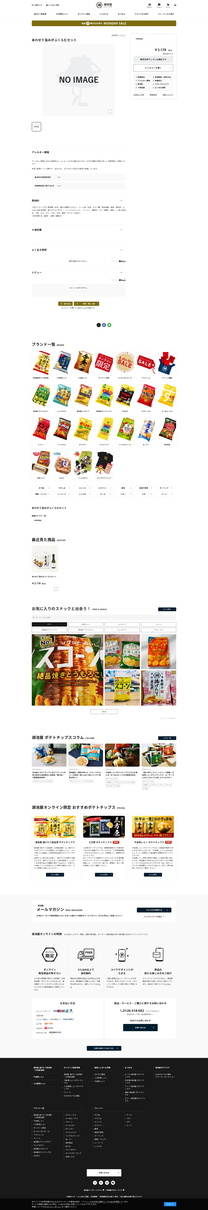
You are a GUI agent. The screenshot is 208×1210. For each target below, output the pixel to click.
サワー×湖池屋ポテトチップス (135, 1099)
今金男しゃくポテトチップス (74, 1081)
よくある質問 (160, 87)
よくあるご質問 (53, 5)
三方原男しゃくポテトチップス (73, 1087)
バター (123, 494)
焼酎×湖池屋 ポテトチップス (134, 1093)
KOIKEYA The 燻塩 (72, 1096)
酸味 (123, 488)
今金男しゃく (83, 378)
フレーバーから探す (166, 14)
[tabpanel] (79, 80)
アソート (67, 1092)
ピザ (143, 494)
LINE (109, 325)
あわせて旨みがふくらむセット (44, 576)
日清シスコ (41, 478)
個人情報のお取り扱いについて (131, 1197)
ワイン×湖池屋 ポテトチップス (134, 1087)
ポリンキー (83, 445)
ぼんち (62, 478)
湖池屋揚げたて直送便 (40, 378)
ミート (164, 494)
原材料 (140, 84)
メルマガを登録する (154, 910)
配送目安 (153, 95)
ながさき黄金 (99, 1074)
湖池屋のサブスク (162, 1067)
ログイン (149, 7)
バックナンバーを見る (153, 916)
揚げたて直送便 (40, 14)
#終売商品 (139, 39)
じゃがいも (104, 14)
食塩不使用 (143, 488)
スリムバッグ (104, 445)
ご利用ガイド (38, 5)
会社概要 (94, 1197)
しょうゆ (82, 494)
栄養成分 (158, 80)
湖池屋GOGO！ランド (114, 1190)
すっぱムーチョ (167, 411)
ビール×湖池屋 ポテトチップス (134, 1075)
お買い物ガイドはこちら (104, 1048)
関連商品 (141, 77)
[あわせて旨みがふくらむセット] (45, 559)
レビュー (159, 7)
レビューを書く (154, 67)
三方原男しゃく (62, 14)
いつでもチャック (125, 445)
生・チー (146, 445)
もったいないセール (125, 378)
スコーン (41, 445)
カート (168, 7)
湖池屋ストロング (83, 411)
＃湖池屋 (141, 87)
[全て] (49, 624)
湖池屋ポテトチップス (104, 411)
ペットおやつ (83, 478)
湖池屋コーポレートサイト (93, 1190)
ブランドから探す (141, 14)
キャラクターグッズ (104, 478)
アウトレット (146, 378)
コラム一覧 (167, 738)
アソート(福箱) (167, 378)
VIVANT (125, 411)
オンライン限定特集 (72, 1067)
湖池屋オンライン (118, 35)
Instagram (107, 1183)
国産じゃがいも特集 (102, 1067)
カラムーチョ (146, 411)
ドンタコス (62, 445)
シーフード (62, 494)
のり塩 (41, 488)
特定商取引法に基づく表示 (109, 1197)
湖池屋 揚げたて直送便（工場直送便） (42, 1068)
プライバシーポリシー (53, 1207)
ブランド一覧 (39, 1108)
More (104, 711)
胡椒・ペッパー (41, 494)
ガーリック (164, 488)
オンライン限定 (84, 14)
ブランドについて (162, 84)
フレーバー (98, 1108)
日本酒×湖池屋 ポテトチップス (134, 1081)
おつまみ (121, 14)
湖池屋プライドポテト (40, 411)
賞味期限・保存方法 (163, 77)
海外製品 (167, 445)
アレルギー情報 (144, 80)
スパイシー (102, 488)
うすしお (61, 488)
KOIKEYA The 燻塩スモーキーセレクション (165, 1075)
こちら (168, 984)
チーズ (102, 494)
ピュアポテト (61, 411)
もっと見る (167, 609)
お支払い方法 (138, 95)
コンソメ (82, 488)
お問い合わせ (140, 1027)
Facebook (104, 325)
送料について (168, 95)
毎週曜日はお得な (104, 23)
